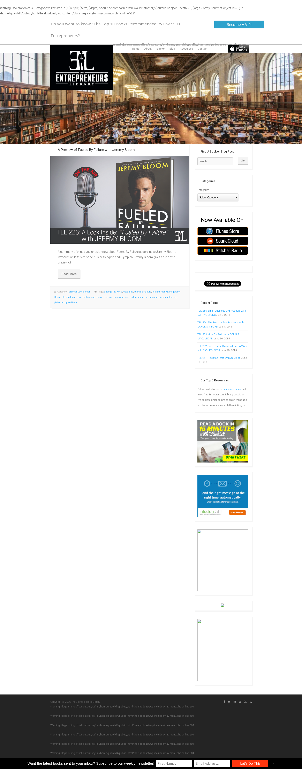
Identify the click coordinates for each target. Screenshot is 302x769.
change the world (113, 291)
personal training (168, 297)
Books (161, 48)
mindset (108, 297)
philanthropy (60, 302)
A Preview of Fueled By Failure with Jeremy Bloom (96, 150)
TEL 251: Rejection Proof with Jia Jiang (219, 357)
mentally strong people (90, 297)
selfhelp (72, 302)
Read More (69, 274)
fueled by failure (142, 291)
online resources (232, 389)
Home (135, 48)
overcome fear (121, 297)
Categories (203, 189)
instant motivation (162, 291)
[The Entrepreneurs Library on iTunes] (238, 48)
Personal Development (79, 291)
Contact (202, 48)
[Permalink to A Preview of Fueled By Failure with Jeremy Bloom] (119, 200)
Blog (172, 48)
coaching (128, 291)
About (148, 48)
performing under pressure (144, 297)
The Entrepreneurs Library (81, 67)
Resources (186, 48)
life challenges (69, 297)
